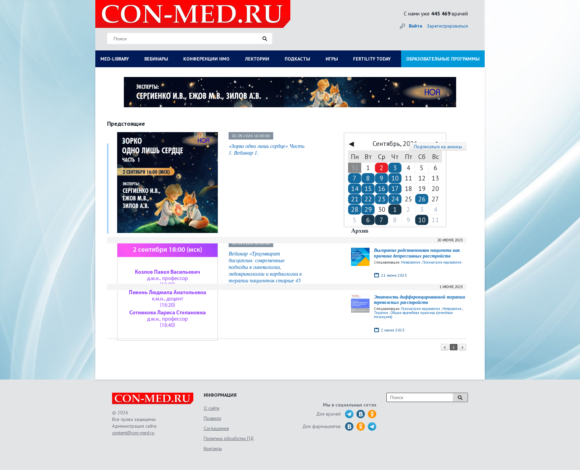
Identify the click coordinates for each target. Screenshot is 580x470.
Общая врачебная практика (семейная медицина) (413, 314)
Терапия (381, 312)
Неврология (410, 262)
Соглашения (216, 428)
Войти (415, 26)
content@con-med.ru (133, 433)
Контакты (213, 448)
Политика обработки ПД (229, 438)
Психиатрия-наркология (442, 262)
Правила (212, 418)
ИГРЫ (332, 59)
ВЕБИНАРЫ (156, 59)
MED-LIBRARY (114, 59)
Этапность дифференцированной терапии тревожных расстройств (419, 299)
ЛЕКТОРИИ (257, 59)
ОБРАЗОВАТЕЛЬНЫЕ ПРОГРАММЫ (443, 59)
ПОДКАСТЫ (297, 59)
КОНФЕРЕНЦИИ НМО (206, 59)
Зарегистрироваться (447, 26)
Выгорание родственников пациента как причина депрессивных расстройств (417, 253)
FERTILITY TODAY (372, 59)
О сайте (212, 408)
